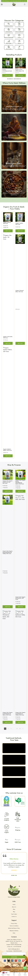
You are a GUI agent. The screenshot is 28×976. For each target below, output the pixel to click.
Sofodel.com (14, 972)
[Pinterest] (16, 961)
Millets (19, 48)
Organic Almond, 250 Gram (7, 223)
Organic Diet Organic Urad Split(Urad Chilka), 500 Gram (20, 714)
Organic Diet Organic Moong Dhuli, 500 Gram (20, 598)
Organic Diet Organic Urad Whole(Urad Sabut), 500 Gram (8, 714)
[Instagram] (12, 961)
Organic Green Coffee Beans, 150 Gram (6, 70)
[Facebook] (5, 961)
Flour (19, 25)
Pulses (19, 37)
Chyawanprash (9, 31)
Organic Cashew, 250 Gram (19, 223)
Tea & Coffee (9, 48)
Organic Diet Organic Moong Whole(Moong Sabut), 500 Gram (20, 482)
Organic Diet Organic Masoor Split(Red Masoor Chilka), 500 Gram (20, 70)
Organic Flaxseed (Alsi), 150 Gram (19, 291)
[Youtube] (23, 961)
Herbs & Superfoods (8, 37)
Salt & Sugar (8, 43)
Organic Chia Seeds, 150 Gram (8, 337)
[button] (7, 75)
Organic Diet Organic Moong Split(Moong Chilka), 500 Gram (8, 552)
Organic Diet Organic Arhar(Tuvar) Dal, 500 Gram (8, 482)
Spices (19, 43)
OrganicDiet (15, 970)
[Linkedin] (19, 961)
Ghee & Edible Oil (19, 31)
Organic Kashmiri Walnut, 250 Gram (7, 449)
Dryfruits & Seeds (9, 25)
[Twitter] (9, 961)
